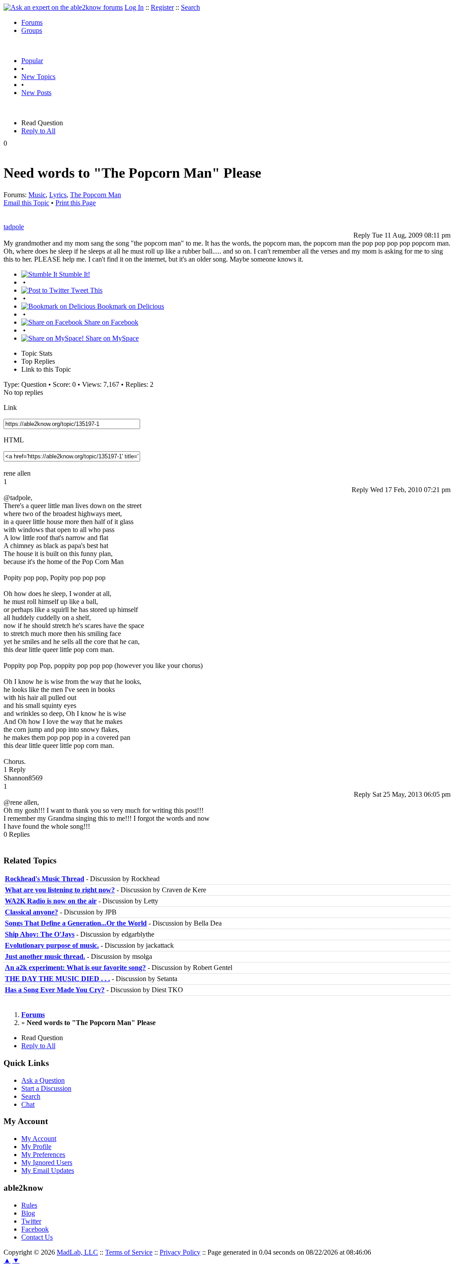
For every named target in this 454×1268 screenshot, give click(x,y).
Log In (134, 7)
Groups (31, 30)
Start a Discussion (46, 1088)
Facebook (35, 1229)
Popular (32, 60)
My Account (38, 1138)
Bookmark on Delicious (129, 306)
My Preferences (43, 1154)
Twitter (31, 1221)
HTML (14, 440)
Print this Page (75, 203)
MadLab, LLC (77, 1252)
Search (190, 7)
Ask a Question (43, 1080)
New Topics (38, 76)
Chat (28, 1104)
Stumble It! (73, 274)
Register (162, 7)
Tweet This (85, 290)
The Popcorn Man (95, 195)
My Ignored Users (46, 1162)
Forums (32, 22)
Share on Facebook (110, 322)
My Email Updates (47, 1170)
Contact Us (37, 1237)
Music (37, 195)
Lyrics (58, 195)
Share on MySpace (111, 338)
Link (10, 407)
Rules (29, 1205)
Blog (28, 1213)
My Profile (36, 1146)
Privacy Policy (180, 1252)
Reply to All (38, 131)
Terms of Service (129, 1252)
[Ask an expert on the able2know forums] (63, 7)
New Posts (36, 92)
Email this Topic (26, 203)
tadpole (14, 227)
